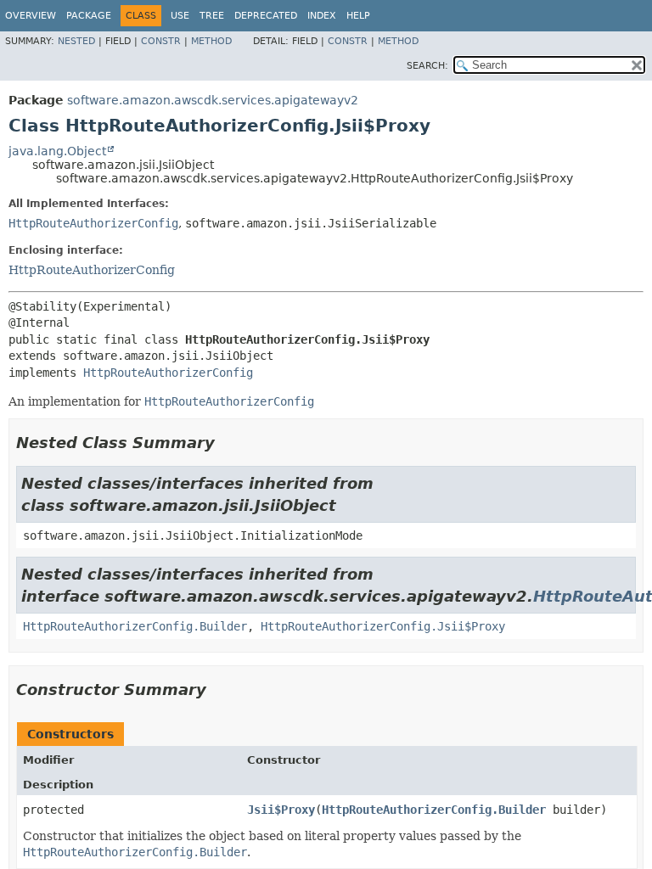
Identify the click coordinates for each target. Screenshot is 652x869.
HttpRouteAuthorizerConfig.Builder (135, 626)
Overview (30, 15)
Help (358, 15)
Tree (212, 15)
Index (321, 15)
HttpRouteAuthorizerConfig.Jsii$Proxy (383, 626)
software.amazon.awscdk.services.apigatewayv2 (212, 100)
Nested (76, 41)
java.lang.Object (57, 151)
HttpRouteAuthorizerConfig (93, 223)
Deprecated (265, 15)
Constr (161, 41)
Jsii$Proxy (281, 809)
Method (211, 41)
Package (88, 15)
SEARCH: (427, 65)
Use (180, 15)
